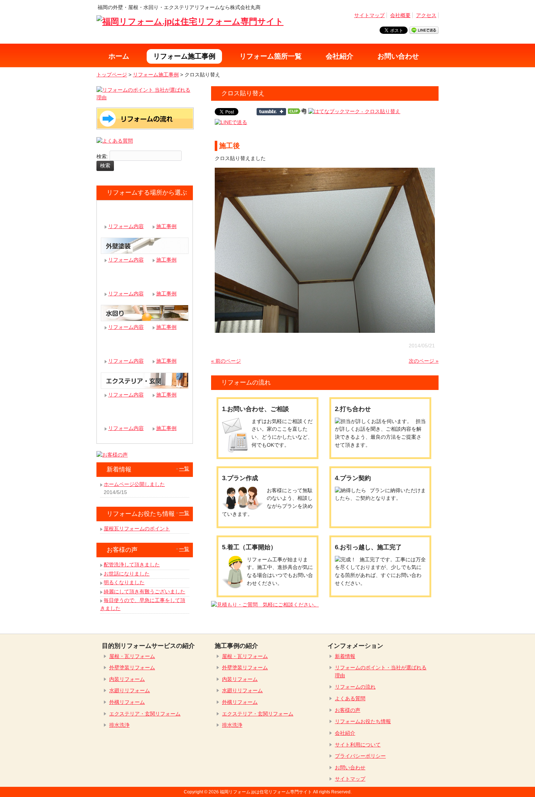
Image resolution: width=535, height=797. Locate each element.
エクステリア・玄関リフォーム (145, 714)
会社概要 (400, 15)
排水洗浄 (119, 725)
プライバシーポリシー (360, 756)
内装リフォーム (127, 679)
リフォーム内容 (126, 226)
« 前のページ (226, 361)
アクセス (426, 15)
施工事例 (166, 226)
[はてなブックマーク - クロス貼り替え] (354, 111)
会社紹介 (345, 733)
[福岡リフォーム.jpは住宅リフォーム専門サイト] (190, 21)
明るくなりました (124, 582)
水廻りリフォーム (129, 690)
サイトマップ (369, 15)
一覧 (184, 468)
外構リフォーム (127, 702)
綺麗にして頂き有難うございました (144, 591)
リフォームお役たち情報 (363, 721)
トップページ (111, 74)
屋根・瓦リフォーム (132, 656)
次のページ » (424, 361)
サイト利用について (358, 745)
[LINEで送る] (231, 122)
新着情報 (345, 656)
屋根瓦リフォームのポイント (137, 528)
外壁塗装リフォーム (132, 667)
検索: (102, 156)
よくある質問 (350, 698)
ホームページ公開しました (134, 484)
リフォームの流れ (355, 687)
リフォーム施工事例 (156, 74)
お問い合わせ (350, 767)
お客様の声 (347, 710)
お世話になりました (127, 574)
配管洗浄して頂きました (132, 564)
